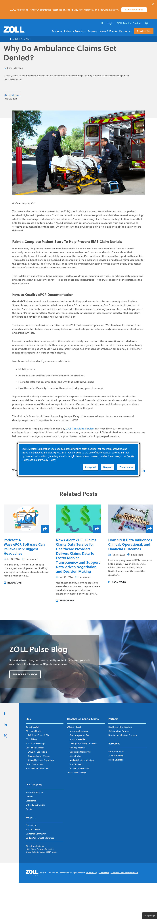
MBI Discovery (76, 764)
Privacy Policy (91, 872)
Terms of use (104, 872)
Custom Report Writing (39, 756)
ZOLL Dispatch (32, 727)
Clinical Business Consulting (41, 760)
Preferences (126, 467)
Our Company (34, 784)
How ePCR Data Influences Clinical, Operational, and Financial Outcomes (130, 544)
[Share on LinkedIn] (143, 470)
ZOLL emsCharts (33, 731)
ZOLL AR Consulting (37, 751)
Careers (29, 796)
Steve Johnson (12, 95)
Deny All (107, 467)
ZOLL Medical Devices (129, 23)
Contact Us (143, 31)
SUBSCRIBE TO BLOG (25, 674)
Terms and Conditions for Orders (124, 872)
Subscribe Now (134, 9)
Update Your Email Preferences (40, 837)
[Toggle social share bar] (45, 529)
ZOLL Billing (31, 739)
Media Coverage (115, 759)
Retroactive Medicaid (79, 768)
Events (29, 809)
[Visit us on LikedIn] (5, 725)
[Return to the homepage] (14, 31)
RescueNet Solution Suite (37, 768)
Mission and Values (34, 792)
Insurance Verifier (78, 739)
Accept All (90, 467)
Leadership (31, 800)
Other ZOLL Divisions (35, 804)
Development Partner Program (122, 735)
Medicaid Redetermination (82, 760)
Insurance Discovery (79, 731)
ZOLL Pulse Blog (115, 755)
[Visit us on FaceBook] (4, 714)
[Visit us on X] (5, 736)
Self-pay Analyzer (77, 747)
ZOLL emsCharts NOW (38, 735)
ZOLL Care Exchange (35, 743)
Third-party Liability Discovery (83, 743)
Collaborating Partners (118, 731)
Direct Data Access (34, 764)
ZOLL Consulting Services (79, 428)
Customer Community (36, 833)
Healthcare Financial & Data (83, 719)
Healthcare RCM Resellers (120, 727)
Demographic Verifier (79, 735)
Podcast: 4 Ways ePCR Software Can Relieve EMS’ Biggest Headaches (24, 546)
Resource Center (116, 751)
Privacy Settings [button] (149, 916)
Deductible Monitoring (80, 751)
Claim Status (75, 756)
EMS (28, 719)
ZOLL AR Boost (74, 727)
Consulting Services (35, 747)
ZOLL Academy (33, 829)
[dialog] (78, 459)
